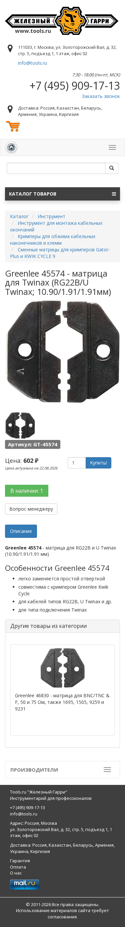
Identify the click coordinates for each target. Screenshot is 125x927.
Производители (34, 769)
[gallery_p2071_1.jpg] (20, 426)
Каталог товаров (32, 194)
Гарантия (20, 861)
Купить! (98, 463)
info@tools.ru (32, 63)
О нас (16, 873)
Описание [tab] (21, 531)
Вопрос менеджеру (31, 509)
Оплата (18, 867)
